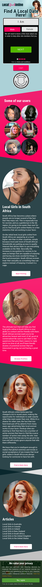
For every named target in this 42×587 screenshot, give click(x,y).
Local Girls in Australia (12, 524)
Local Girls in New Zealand (13, 531)
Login (21, 68)
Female (29, 29)
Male (12, 29)
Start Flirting (21, 274)
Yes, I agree (21, 580)
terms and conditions (23, 62)
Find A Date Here (21, 465)
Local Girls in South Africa (13, 533)
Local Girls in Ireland (11, 529)
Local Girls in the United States (15, 538)
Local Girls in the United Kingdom (16, 536)
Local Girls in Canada (11, 526)
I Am (21, 21)
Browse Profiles (21, 359)
